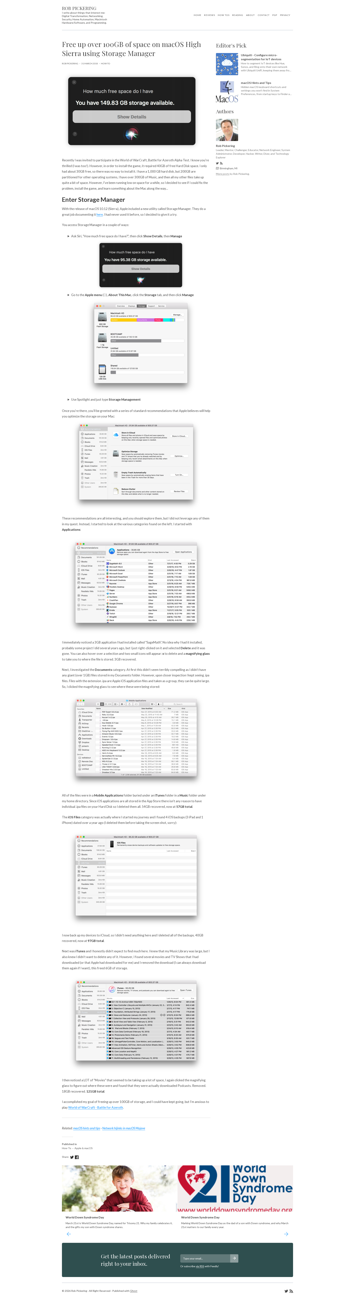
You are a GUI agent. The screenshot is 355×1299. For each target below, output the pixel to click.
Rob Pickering (79, 8)
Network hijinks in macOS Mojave (123, 1128)
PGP (274, 15)
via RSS (200, 1266)
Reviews (209, 15)
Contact (264, 15)
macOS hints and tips (86, 1128)
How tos (223, 15)
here (100, 214)
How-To (105, 63)
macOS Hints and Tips (256, 82)
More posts (222, 173)
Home (198, 15)
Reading (237, 15)
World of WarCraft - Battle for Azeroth (95, 1107)
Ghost (133, 1290)
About (250, 15)
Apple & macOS (84, 1148)
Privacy (285, 15)
